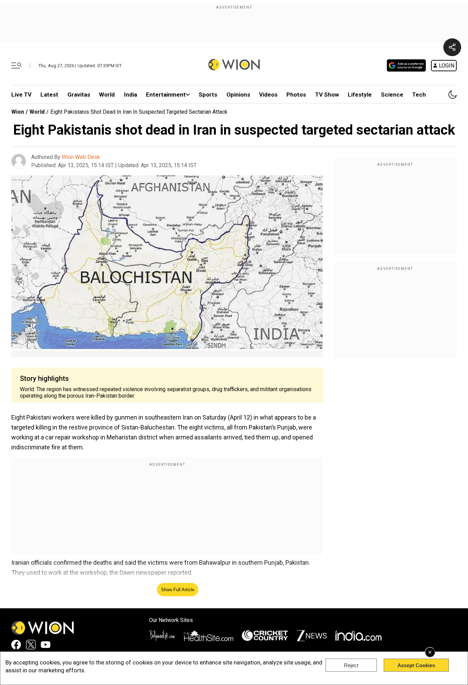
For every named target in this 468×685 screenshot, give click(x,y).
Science (392, 94)
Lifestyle (360, 94)
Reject (351, 665)
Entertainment (166, 94)
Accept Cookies (416, 665)
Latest (49, 94)
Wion (17, 112)
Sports (208, 94)
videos (268, 94)
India (130, 94)
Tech (419, 94)
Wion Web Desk (81, 157)
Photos (296, 94)
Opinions (238, 94)
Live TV (21, 94)
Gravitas (78, 94)
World (107, 94)
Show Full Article (177, 589)
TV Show (327, 94)
